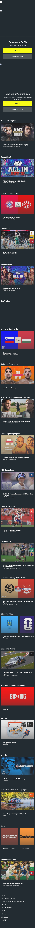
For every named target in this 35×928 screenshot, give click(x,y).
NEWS (3, 911)
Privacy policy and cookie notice (12, 901)
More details (17, 56)
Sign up (17, 50)
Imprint (3, 904)
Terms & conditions (8, 898)
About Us (4, 917)
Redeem (4, 914)
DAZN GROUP (6, 907)
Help (3, 895)
